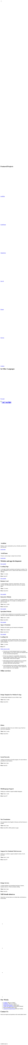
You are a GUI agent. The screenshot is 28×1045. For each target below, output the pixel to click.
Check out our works (5, 649)
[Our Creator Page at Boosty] (14, 109)
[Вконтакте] (15, 972)
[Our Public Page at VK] (14, 55)
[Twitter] (15, 923)
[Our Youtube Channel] (14, 163)
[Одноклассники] (15, 996)
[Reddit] (15, 948)
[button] (14, 28)
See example (3, 564)
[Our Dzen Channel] (14, 82)
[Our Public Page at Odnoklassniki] (14, 136)
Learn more (3, 549)
